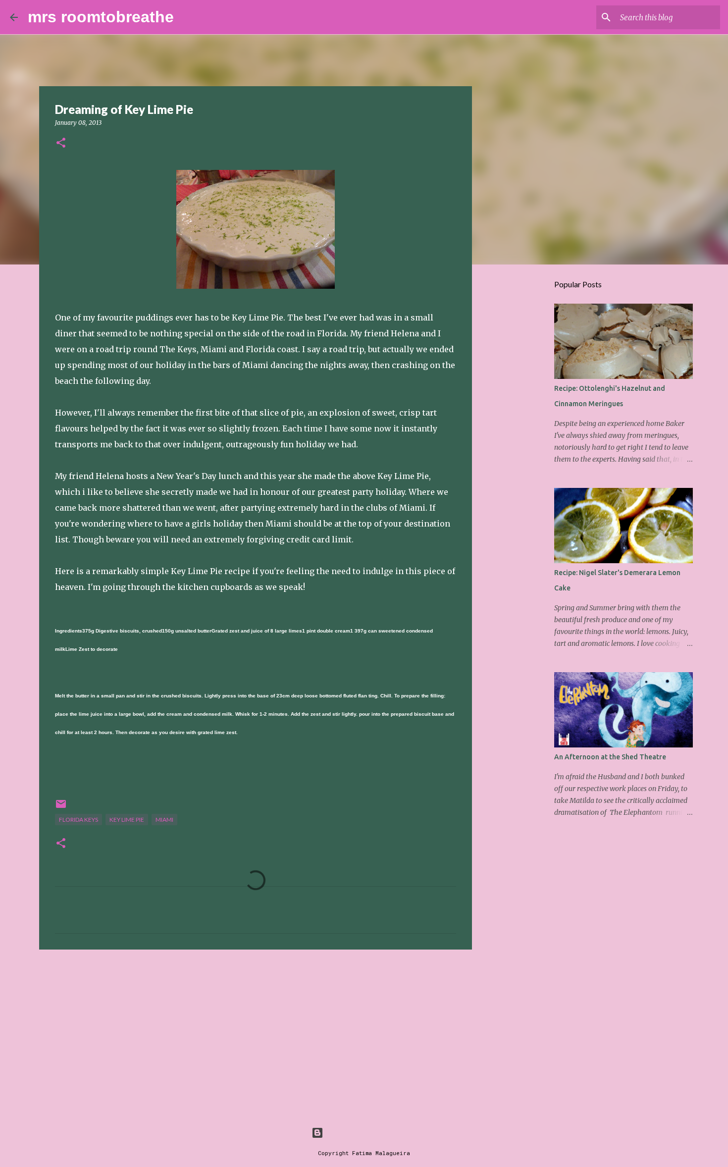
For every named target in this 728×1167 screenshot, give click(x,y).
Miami (164, 819)
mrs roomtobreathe (101, 17)
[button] (61, 143)
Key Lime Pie (126, 819)
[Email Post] (61, 807)
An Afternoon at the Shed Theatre (610, 757)
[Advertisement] (255, 1033)
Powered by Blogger (369, 1132)
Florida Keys (78, 819)
